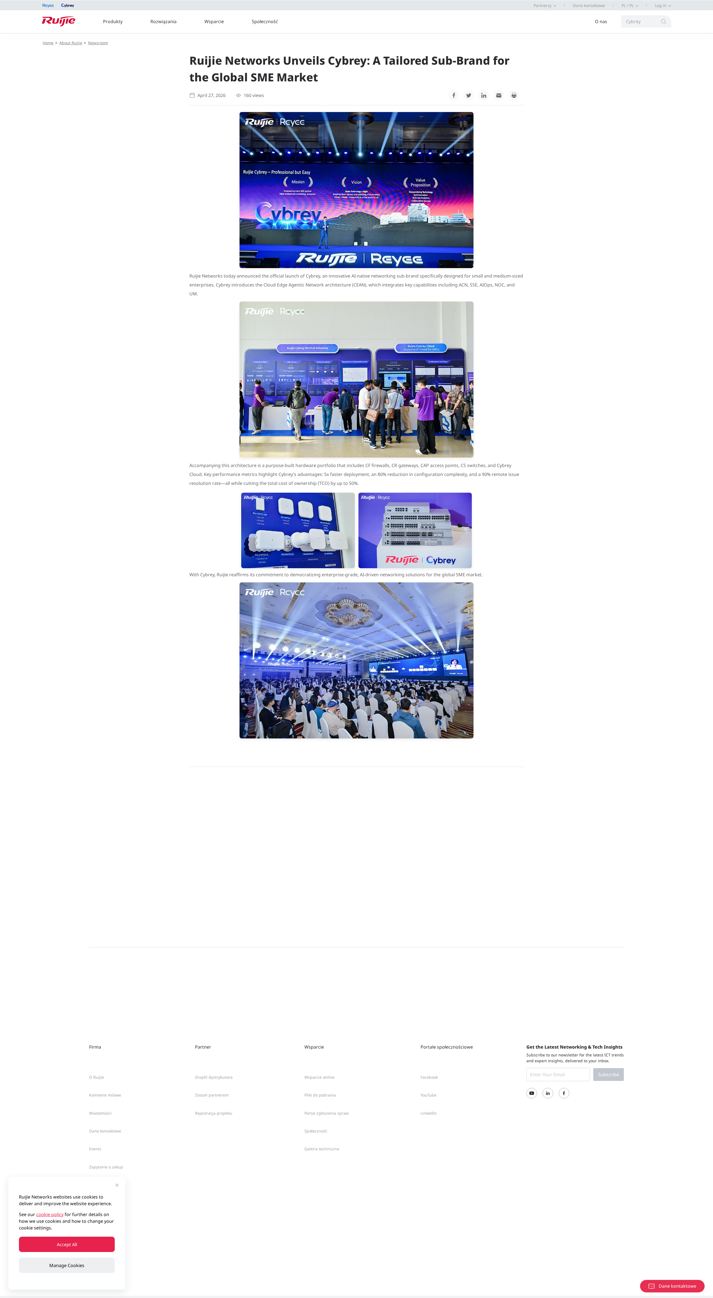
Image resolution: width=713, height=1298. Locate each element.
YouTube (428, 1095)
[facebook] (453, 95)
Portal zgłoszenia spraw (326, 1113)
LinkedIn (429, 1113)
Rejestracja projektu (213, 1113)
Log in (660, 5)
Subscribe (608, 1074)
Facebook (429, 1077)
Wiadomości (100, 1113)
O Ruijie (96, 1077)
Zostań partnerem (212, 1095)
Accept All (67, 1244)
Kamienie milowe (105, 1095)
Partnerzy (542, 5)
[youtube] (531, 1093)
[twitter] (468, 95)
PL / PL (628, 5)
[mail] (499, 95)
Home (48, 42)
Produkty (113, 21)
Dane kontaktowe (589, 5)
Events (95, 1148)
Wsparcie (214, 21)
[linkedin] (483, 95)
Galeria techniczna (321, 1148)
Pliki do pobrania (320, 1095)
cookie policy (50, 1214)
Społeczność (265, 21)
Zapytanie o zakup (106, 1167)
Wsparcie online (319, 1077)
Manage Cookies (66, 1265)
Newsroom (98, 42)
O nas (601, 21)
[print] (514, 95)
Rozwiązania (163, 21)
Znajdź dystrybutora (214, 1077)
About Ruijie (70, 42)
